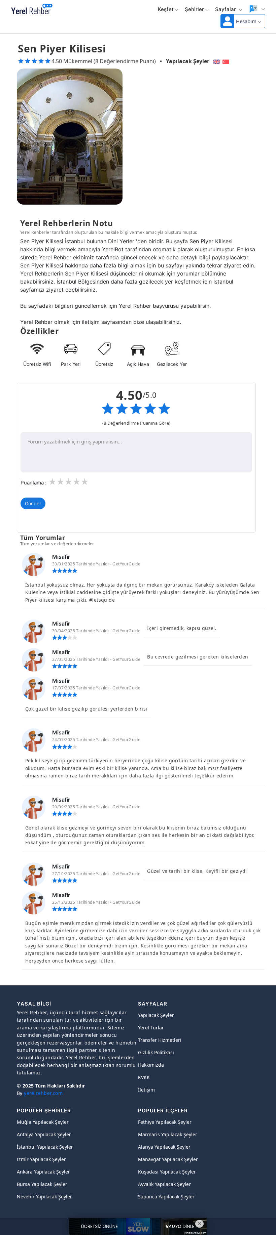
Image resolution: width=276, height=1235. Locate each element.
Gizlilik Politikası (156, 1052)
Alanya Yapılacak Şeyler (164, 1147)
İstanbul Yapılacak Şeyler (45, 1147)
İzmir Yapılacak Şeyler (41, 1159)
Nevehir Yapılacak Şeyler (44, 1196)
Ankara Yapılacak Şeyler (43, 1171)
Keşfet (166, 9)
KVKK (144, 1077)
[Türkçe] (226, 61)
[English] (216, 61)
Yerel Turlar (151, 1027)
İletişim (146, 1090)
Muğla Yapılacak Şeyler (43, 1122)
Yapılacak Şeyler (187, 61)
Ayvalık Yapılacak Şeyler (164, 1184)
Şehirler (194, 9)
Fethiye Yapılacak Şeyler (165, 1122)
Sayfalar (226, 9)
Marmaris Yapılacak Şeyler (167, 1134)
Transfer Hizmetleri (159, 1040)
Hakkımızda (151, 1065)
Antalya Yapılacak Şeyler (44, 1134)
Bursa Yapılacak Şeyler (42, 1184)
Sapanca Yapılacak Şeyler (166, 1196)
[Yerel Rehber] (32, 9)
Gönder (33, 503)
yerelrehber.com (43, 1093)
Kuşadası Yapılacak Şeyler (167, 1171)
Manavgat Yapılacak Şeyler (168, 1159)
